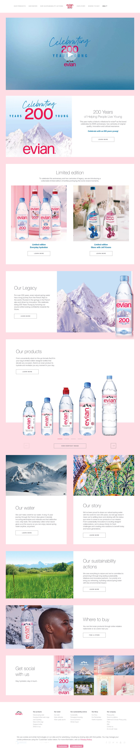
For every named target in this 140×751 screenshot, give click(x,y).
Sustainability (74, 715)
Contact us (110, 726)
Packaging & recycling (76, 717)
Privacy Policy (86, 739)
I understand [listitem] (77, 746)
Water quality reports (60, 719)
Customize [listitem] (62, 746)
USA (104, 6)
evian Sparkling (37, 719)
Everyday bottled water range (41, 717)
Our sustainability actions (51, 6)
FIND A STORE (94, 635)
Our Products (20, 6)
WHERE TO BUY (94, 6)
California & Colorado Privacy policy (116, 719)
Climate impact (74, 722)
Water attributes (58, 717)
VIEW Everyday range (70, 446)
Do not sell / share (112, 729)
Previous (26, 445)
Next (113, 445)
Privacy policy (110, 715)
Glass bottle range (38, 722)
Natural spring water (38, 715)
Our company (111, 712)
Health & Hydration (97, 719)
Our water (57, 712)
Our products (37, 712)
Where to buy (37, 726)
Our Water (33, 6)
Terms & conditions (112, 717)
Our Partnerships (96, 717)
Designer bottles (37, 724)
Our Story (95, 712)
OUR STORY (81, 6)
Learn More (103, 139)
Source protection (75, 719)
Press (108, 722)
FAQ (108, 724)
